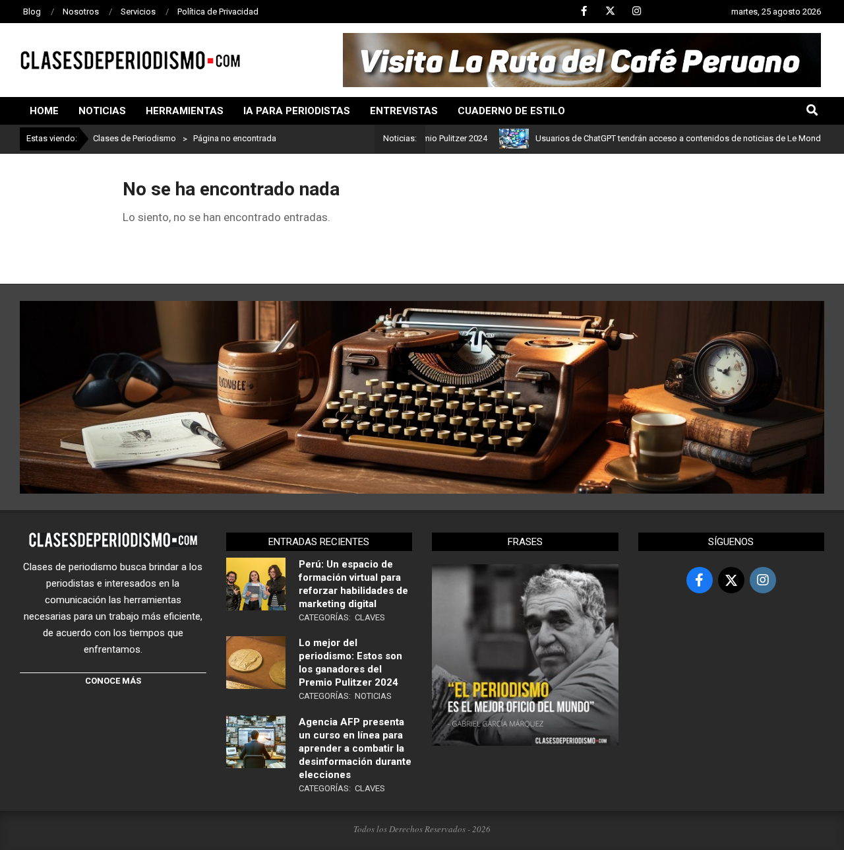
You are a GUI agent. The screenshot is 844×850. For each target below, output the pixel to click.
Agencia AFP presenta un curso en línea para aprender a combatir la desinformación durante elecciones (355, 748)
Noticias (373, 696)
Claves (370, 617)
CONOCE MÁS (113, 681)
